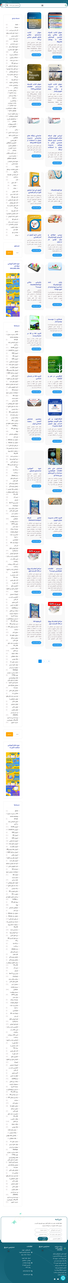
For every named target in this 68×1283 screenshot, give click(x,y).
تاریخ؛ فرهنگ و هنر (13, 47)
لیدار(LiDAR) (15, 608)
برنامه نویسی (15, 409)
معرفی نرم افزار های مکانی (14, 639)
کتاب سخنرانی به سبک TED (14, 576)
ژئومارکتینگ (15, 506)
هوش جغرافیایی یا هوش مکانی (13, 700)
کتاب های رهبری (14, 580)
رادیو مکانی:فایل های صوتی (14, 479)
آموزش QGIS (15, 359)
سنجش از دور (15, 514)
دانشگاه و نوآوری (14, 57)
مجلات (14, 185)
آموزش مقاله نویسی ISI (12, 370)
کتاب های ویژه (14, 211)
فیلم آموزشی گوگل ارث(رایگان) (13, 549)
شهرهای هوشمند (14, 532)
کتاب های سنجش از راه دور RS (12, 207)
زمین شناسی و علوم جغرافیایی (13, 136)
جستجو (9, 253)
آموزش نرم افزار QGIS (13, 373)
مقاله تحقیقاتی (14, 656)
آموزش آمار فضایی (13, 362)
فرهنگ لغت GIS (14, 543)
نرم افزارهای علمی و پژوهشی (11, 120)
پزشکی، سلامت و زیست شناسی (12, 92)
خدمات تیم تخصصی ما (12, 448)
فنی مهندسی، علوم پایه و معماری (12, 176)
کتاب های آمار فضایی (13, 200)
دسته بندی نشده (14, 60)
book (16, 25)
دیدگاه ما (16, 473)
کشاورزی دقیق (14, 586)
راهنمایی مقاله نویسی (13, 489)
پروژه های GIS (14, 428)
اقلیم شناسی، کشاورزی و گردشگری (11, 142)
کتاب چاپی (13, 183)
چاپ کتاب (15, 437)
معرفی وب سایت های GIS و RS (13, 644)
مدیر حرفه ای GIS (14, 624)
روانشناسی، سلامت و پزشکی (13, 86)
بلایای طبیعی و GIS (13, 412)
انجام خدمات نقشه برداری (15, 400)
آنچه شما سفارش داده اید (12, 384)
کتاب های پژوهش (14, 203)
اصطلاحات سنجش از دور (12, 393)
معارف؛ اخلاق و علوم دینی (14, 228)
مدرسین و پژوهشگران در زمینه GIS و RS (12, 620)
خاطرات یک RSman (13, 443)
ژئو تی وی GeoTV (13, 503)
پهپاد (17, 431)
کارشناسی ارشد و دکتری (12, 569)
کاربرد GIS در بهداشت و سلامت (13, 565)
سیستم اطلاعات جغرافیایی (14, 518)
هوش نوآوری (15, 710)
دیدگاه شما (15, 470)
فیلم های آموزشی (14, 553)
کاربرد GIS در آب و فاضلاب (14, 560)
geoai (16, 332)
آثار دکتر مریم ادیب (13, 30)
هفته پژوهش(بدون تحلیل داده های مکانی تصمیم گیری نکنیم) (13, 680)
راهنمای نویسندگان (13, 483)
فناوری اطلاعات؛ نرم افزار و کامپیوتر (12, 171)
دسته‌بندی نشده (14, 456)
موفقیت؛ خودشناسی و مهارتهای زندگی (11, 109)
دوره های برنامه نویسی (12, 69)
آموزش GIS (15, 356)
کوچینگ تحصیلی (14, 594)
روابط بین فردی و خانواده (12, 97)
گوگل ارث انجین (14, 605)
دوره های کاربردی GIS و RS (13, 466)
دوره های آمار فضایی (13, 66)
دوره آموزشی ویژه (14, 459)
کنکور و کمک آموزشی (13, 216)
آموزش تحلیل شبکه (13, 364)
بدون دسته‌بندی (14, 44)
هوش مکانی (15, 707)
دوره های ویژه (14, 80)
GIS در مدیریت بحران (13, 334)
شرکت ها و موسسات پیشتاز (14, 528)
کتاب (17, 180)
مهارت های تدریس (13, 665)
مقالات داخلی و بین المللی (14, 649)
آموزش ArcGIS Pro (13, 350)
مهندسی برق (15, 232)
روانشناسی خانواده (13, 82)
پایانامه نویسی (14, 418)
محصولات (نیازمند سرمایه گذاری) (13, 615)
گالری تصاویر (15, 602)
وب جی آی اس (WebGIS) (14, 714)
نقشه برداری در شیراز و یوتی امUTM (12, 674)
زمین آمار (16, 497)
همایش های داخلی (13, 690)
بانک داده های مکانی (13, 406)
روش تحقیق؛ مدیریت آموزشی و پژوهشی (13, 115)
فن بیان (16, 545)
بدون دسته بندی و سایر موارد (13, 40)
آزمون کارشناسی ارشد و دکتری (13, 344)
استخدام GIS (15, 390)
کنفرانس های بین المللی (12, 589)
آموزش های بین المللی (12, 379)
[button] (42, 5)
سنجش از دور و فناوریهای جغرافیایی (11, 157)
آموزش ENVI (15, 353)
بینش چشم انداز (14, 415)
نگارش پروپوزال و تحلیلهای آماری (12, 125)
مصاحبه (16, 629)
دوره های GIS (15, 63)
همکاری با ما (15, 693)
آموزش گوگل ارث (14, 367)
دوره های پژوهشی (13, 72)
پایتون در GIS (15, 420)
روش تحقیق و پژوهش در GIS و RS (12, 493)
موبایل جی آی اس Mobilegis (13, 669)
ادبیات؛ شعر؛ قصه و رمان (12, 33)
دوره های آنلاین (14, 462)
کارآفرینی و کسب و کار (12, 556)
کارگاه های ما (15, 572)
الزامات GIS (15, 396)
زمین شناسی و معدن (11, 153)
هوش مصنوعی (14, 704)
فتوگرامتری (15, 540)
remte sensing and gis (14, 338)
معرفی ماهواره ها (14, 635)
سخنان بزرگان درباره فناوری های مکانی (13, 510)
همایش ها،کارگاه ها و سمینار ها (13, 686)
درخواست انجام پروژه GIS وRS (13, 452)
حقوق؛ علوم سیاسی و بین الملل (13, 51)
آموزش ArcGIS (14, 348)
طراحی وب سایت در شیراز (14, 536)
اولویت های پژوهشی (13, 404)
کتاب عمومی (15, 191)
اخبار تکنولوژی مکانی (13, 387)
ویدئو (16, 235)
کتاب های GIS (14, 197)
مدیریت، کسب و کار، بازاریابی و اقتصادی (13, 223)
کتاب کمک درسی (14, 194)
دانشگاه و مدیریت (13, 55)
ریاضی (16, 130)
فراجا (17, 167)
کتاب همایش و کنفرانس (12, 214)
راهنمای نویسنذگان (13, 486)
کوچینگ (16, 591)
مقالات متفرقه (15, 653)
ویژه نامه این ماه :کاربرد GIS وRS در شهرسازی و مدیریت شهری (12, 720)
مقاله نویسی (15, 659)
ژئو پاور (16, 500)
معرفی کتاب (15, 632)
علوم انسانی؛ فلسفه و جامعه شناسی (13, 163)
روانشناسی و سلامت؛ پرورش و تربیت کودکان (12, 103)
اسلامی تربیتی (14, 36)
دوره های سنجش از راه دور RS (12, 76)
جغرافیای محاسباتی (13, 434)
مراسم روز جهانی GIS (13, 627)
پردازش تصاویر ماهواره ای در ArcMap (12, 424)
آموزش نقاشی (14, 376)
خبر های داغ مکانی (13, 445)
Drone (16, 27)
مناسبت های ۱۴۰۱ (14, 662)
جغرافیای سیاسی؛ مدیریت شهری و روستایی (12, 148)
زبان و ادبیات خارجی (13, 132)
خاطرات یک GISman (13, 440)
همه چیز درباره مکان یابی (12, 696)
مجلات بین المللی (14, 611)
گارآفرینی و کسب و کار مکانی (13, 598)
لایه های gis (15, 219)
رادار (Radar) (15, 475)
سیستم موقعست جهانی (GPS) (14, 523)
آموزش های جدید (14, 381)
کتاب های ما (15, 583)
